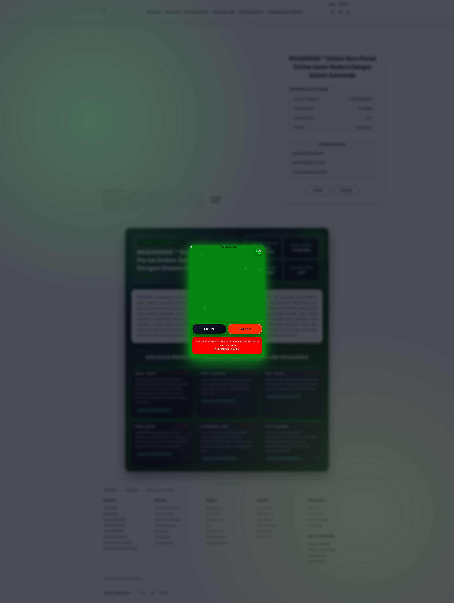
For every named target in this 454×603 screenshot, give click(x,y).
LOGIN (209, 328)
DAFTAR (245, 328)
